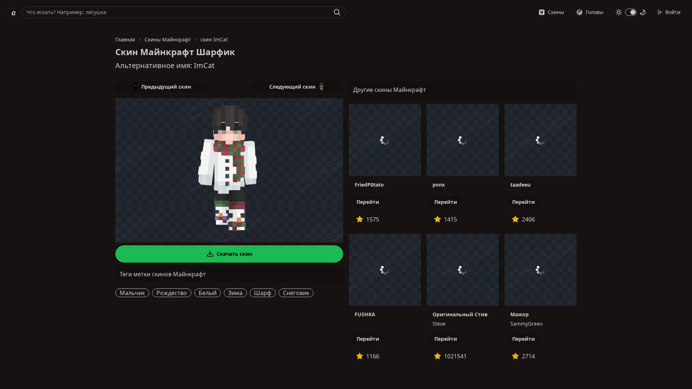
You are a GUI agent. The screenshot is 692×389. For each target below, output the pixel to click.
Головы (594, 12)
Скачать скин (234, 253)
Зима (235, 293)
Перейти (367, 201)
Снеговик (296, 293)
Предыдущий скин (166, 86)
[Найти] (337, 12)
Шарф (262, 293)
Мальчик (132, 293)
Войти (672, 12)
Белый (208, 293)
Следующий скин (292, 86)
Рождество (171, 293)
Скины (556, 12)
